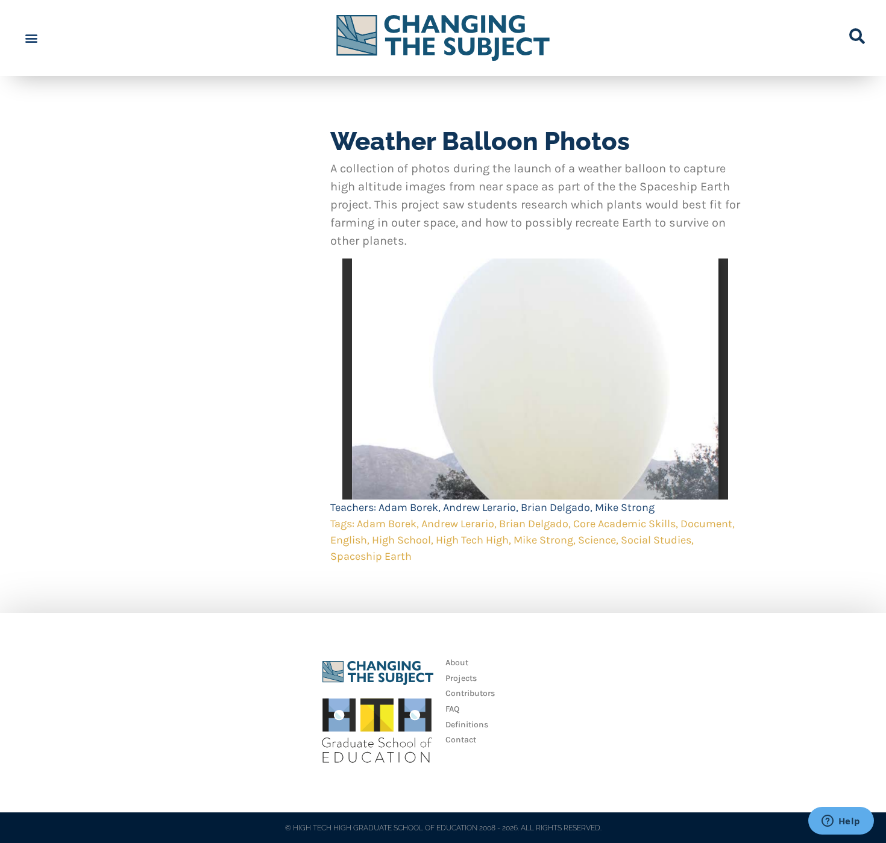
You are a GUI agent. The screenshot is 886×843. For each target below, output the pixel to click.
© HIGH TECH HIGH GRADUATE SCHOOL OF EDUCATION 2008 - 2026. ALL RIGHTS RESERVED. (443, 828)
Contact (460, 740)
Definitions (466, 724)
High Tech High (472, 540)
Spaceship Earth (371, 556)
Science (597, 540)
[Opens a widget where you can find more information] (841, 822)
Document (706, 523)
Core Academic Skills (624, 523)
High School (401, 540)
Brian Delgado (555, 507)
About (456, 662)
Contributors (470, 693)
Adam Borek (408, 507)
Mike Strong (625, 507)
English (348, 540)
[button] (31, 38)
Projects (461, 678)
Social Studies (656, 540)
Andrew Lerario (479, 507)
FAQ (452, 709)
